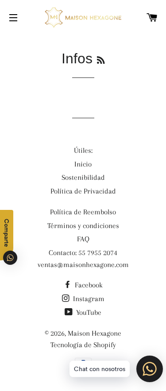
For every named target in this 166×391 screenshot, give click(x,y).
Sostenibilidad (83, 177)
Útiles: (83, 150)
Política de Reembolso (83, 212)
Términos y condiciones (83, 225)
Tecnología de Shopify (83, 345)
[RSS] (101, 60)
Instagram (87, 298)
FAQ (83, 239)
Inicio (83, 164)
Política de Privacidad (83, 191)
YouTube (87, 312)
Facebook (88, 285)
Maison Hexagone (94, 333)
